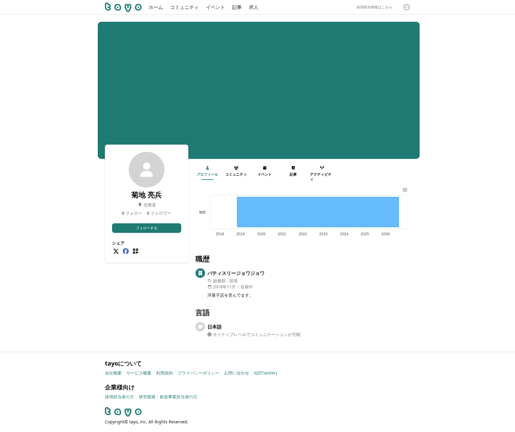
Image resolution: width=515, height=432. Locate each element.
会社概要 (113, 373)
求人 (253, 7)
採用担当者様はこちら (374, 7)
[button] (404, 189)
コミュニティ (184, 7)
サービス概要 (138, 373)
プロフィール (207, 174)
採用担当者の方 (119, 397)
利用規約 (164, 373)
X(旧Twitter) (265, 373)
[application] (303, 213)
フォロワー (159, 213)
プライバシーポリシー (198, 373)
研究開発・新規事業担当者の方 (168, 397)
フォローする (146, 227)
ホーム (156, 7)
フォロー (132, 213)
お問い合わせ (236, 373)
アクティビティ (320, 177)
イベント (215, 7)
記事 (237, 7)
